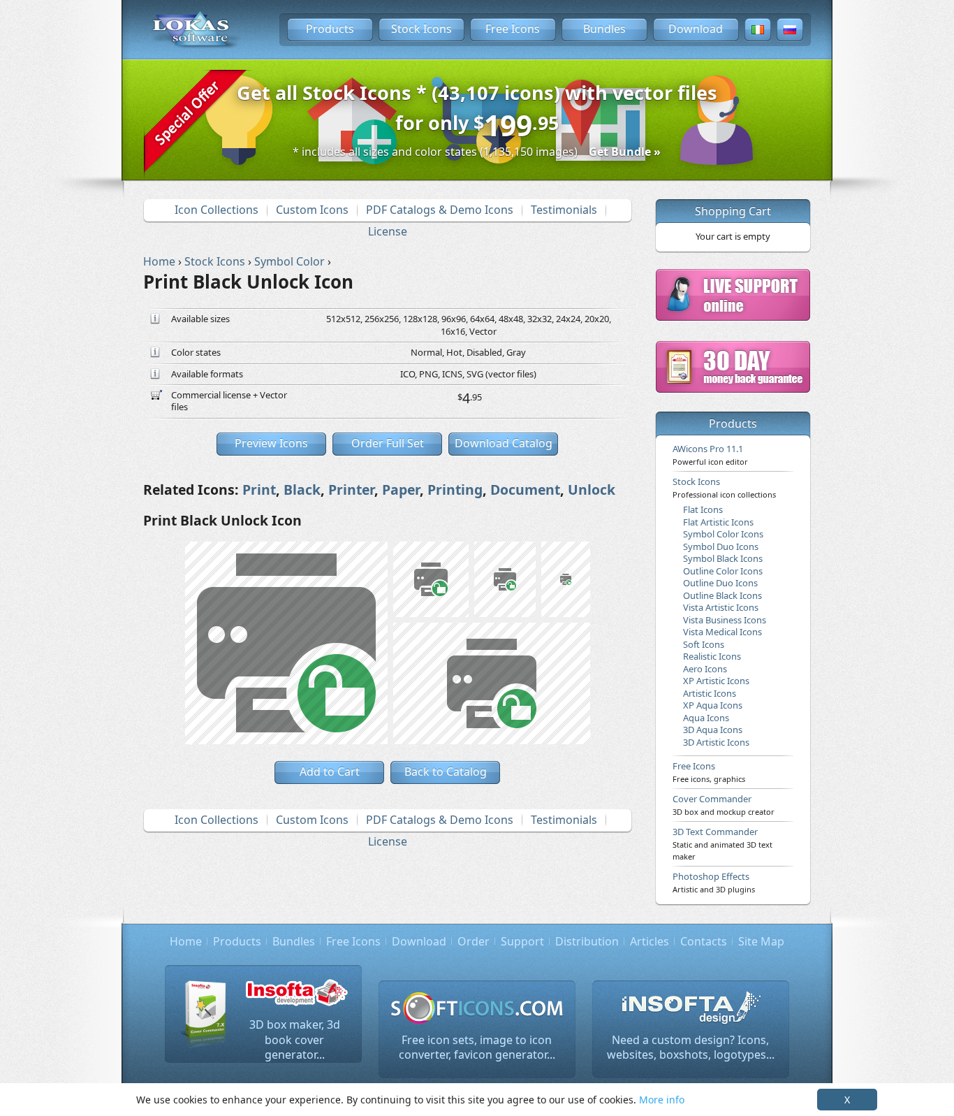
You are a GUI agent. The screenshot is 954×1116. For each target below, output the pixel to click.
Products (330, 28)
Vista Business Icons (724, 620)
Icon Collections (216, 209)
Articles (649, 941)
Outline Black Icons (722, 595)
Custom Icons (312, 209)
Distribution (587, 941)
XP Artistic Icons (716, 680)
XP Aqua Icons (712, 705)
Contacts (703, 941)
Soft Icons (703, 644)
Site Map (761, 941)
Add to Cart (330, 771)
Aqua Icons (706, 717)
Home (186, 941)
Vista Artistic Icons (720, 607)
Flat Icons (703, 509)
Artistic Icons (709, 693)
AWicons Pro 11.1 (710, 454)
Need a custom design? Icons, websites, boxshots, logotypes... (691, 1047)
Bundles (604, 28)
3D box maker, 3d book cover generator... (294, 1039)
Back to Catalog (445, 771)
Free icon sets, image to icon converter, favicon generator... (477, 1047)
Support (522, 941)
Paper (401, 489)
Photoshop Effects (714, 882)
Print (259, 489)
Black (302, 489)
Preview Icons (271, 443)
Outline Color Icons (723, 571)
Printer (351, 489)
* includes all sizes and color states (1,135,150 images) (477, 151)
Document (525, 489)
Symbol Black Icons (723, 558)
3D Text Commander (722, 843)
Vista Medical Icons (722, 631)
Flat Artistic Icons (718, 522)
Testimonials (564, 209)
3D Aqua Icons (712, 729)
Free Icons (512, 28)
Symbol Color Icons (723, 534)
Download (695, 28)
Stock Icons (421, 28)
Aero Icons (705, 668)
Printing (455, 489)
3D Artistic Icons (716, 742)
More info (661, 1099)
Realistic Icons (712, 656)
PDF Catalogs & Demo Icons (439, 209)
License (387, 231)
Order (473, 941)
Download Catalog (503, 443)
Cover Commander (724, 804)
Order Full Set (387, 443)
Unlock (591, 489)
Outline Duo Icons (720, 583)
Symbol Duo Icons (720, 546)
